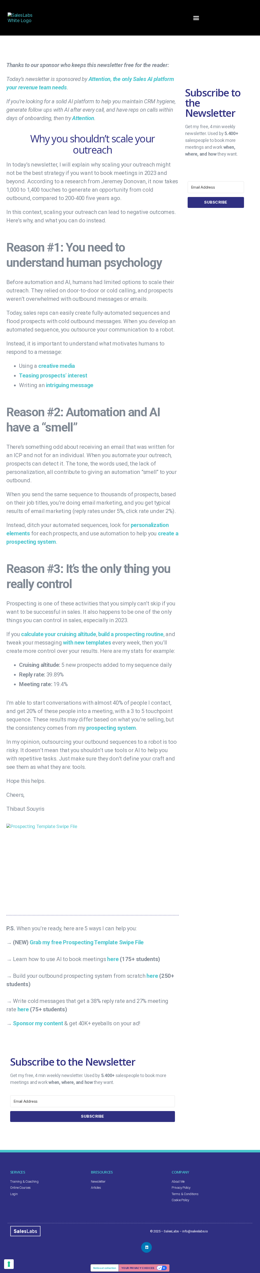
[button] (196, 18)
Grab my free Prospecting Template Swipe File (87, 942)
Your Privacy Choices (138, 1267)
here (113, 959)
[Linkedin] (146, 1247)
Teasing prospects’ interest (53, 375)
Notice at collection (104, 1267)
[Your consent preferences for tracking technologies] (9, 1264)
